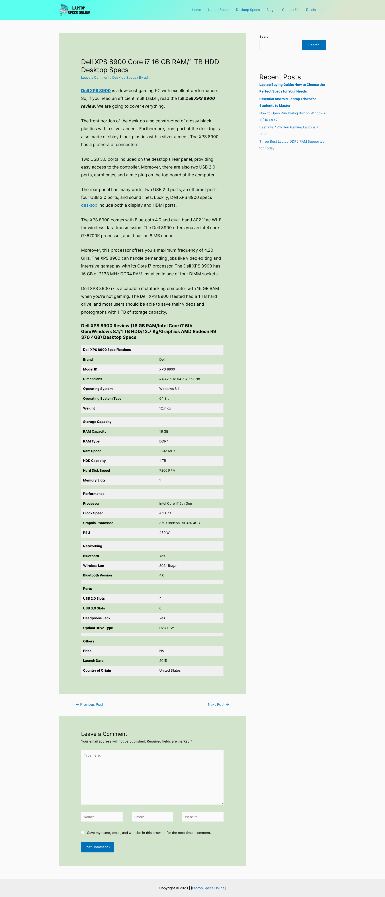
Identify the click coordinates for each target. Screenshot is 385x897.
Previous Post (89, 704)
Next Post (218, 704)
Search (264, 36)
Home (196, 10)
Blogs (270, 10)
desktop (89, 205)
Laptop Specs (218, 10)
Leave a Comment (95, 77)
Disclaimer (314, 10)
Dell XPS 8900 (96, 90)
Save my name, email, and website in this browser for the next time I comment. (149, 833)
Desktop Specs (248, 10)
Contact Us (290, 10)
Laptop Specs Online (208, 888)
